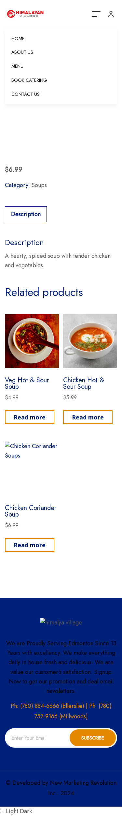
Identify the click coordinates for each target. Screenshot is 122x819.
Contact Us (25, 94)
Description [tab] (26, 214)
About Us (22, 52)
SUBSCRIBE (92, 737)
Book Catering (29, 80)
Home (17, 38)
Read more (30, 417)
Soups (39, 185)
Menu (17, 66)
